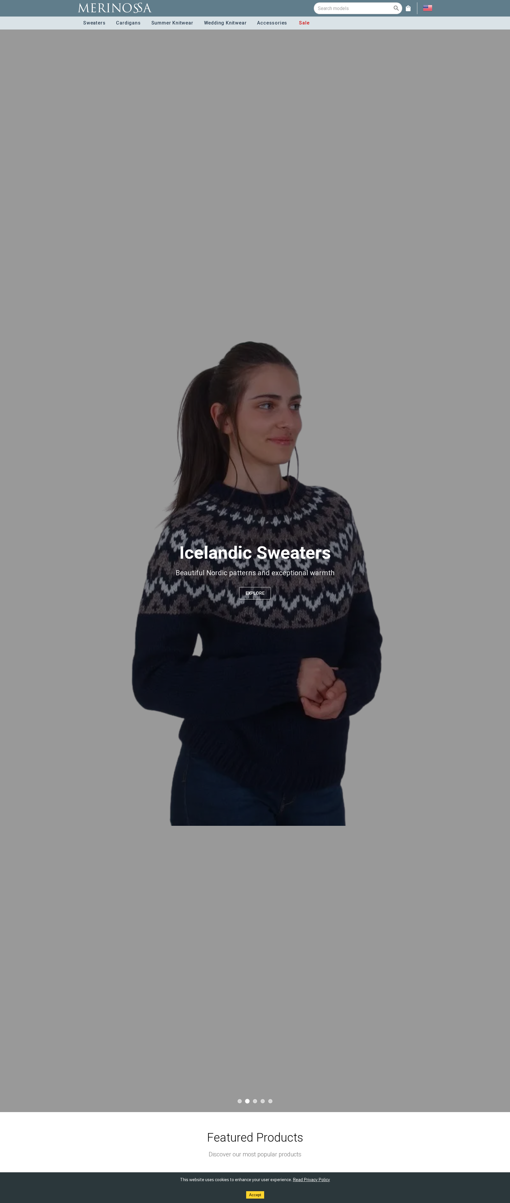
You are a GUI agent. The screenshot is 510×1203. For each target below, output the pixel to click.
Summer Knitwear (172, 23)
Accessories (272, 23)
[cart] (408, 8)
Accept (255, 1195)
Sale (304, 23)
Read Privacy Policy (311, 1179)
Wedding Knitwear (225, 23)
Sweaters (94, 23)
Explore (255, 593)
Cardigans (128, 23)
